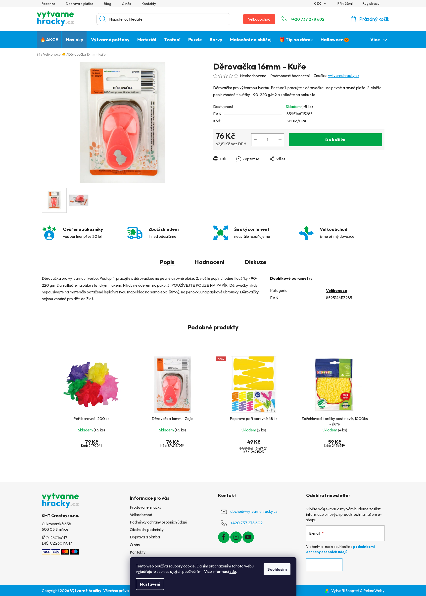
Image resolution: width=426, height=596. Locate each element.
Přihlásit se (324, 564)
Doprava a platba (79, 3)
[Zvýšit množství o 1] (280, 140)
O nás (126, 3)
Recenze (48, 3)
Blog (107, 3)
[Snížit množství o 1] (255, 140)
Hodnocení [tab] (209, 262)
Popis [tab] (167, 262)
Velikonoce (336, 290)
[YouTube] (248, 537)
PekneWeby (373, 590)
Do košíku (335, 139)
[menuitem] (49, 39)
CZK (318, 3)
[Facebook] (224, 537)
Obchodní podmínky (147, 529)
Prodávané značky (145, 507)
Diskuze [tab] (255, 262)
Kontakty (149, 3)
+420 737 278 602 (307, 19)
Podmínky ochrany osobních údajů (158, 522)
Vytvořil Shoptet (345, 590)
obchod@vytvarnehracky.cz (254, 511)
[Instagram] (236, 537)
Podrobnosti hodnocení (290, 75)
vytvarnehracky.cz (343, 75)
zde (233, 571)
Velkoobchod (259, 19)
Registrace (371, 3)
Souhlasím (277, 569)
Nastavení (150, 584)
